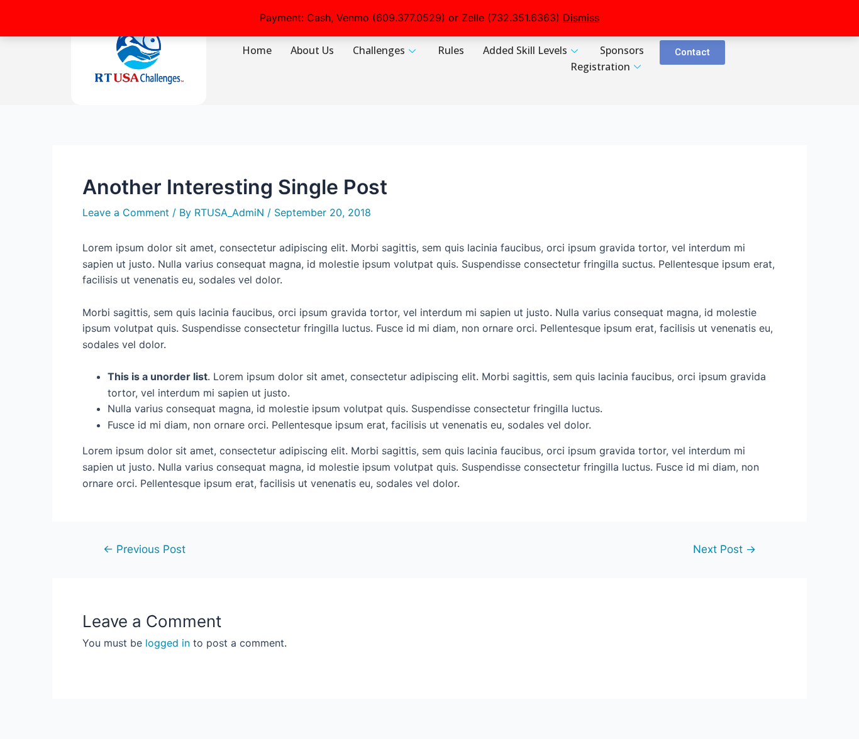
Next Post (724, 549)
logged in (167, 643)
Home (257, 50)
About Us (312, 50)
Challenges (379, 50)
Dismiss (581, 17)
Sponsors (622, 50)
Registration (600, 67)
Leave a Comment (125, 212)
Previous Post (144, 549)
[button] (692, 52)
